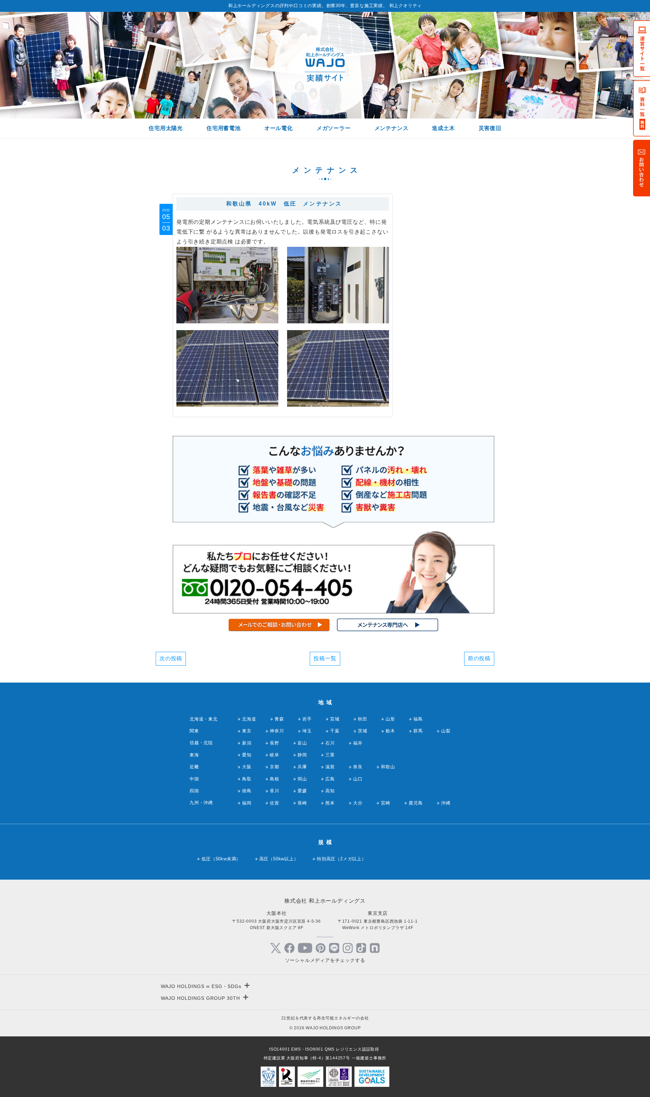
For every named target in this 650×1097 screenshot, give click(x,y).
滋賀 (330, 766)
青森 (279, 719)
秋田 (362, 719)
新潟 (247, 743)
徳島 (247, 790)
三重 (330, 754)
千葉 (335, 730)
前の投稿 (479, 658)
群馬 (418, 730)
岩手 (307, 719)
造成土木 (443, 128)
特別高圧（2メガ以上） (341, 858)
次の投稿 (170, 658)
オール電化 (278, 128)
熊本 (330, 802)
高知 (330, 790)
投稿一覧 (324, 658)
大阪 (247, 766)
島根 (274, 778)
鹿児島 (415, 802)
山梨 (446, 730)
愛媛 (302, 790)
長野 (274, 743)
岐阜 (274, 754)
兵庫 (302, 766)
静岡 (302, 754)
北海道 (249, 719)
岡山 (302, 778)
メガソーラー (334, 128)
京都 (274, 766)
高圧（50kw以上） (279, 858)
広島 (330, 778)
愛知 (247, 754)
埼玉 (307, 730)
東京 (247, 730)
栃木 (390, 730)
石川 (330, 743)
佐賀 (274, 802)
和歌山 (388, 766)
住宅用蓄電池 (224, 128)
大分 (358, 802)
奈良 (358, 766)
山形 (390, 719)
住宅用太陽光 (166, 128)
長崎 (302, 802)
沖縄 (446, 802)
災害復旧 (490, 128)
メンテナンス (391, 128)
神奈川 (277, 730)
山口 (358, 778)
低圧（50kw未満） (221, 858)
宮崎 (385, 802)
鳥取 (247, 778)
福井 (358, 743)
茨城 (362, 730)
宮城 (335, 719)
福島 (418, 719)
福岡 (247, 802)
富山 (302, 743)
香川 (274, 790)
